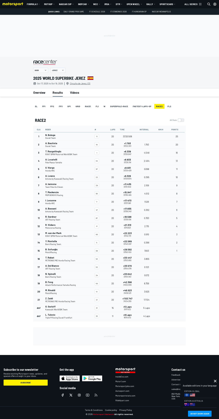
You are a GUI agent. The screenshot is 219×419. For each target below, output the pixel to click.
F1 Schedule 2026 (97, 11)
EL (36, 106)
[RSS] (96, 395)
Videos (74, 92)
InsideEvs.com (121, 376)
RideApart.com (122, 400)
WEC (95, 4)
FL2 (169, 106)
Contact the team (179, 384)
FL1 (97, 106)
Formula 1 (32, 4)
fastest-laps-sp (142, 106)
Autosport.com (122, 391)
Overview (39, 92)
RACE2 (159, 106)
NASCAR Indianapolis (161, 11)
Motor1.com (120, 381)
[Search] (209, 4)
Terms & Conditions (94, 410)
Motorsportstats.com (125, 395)
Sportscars (166, 4)
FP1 (43, 106)
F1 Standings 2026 (118, 11)
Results (58, 92)
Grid (78, 106)
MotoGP (48, 4)
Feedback (175, 375)
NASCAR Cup (65, 4)
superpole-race (119, 106)
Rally (149, 4)
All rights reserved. (123, 414)
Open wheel (133, 4)
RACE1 (88, 106)
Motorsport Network (103, 414)
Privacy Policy (125, 410)
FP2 (52, 106)
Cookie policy (111, 410)
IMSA (106, 4)
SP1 (69, 106)
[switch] (177, 120)
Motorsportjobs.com (124, 386)
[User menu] (215, 4)
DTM (118, 4)
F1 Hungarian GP (139, 11)
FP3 (61, 106)
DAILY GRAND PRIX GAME (74, 11)
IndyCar (82, 4)
